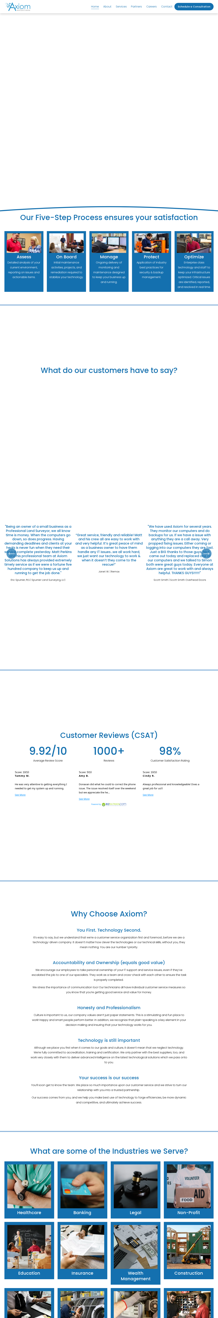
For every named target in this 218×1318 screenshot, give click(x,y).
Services (121, 7)
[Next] (206, 553)
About (107, 7)
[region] (109, 553)
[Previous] (11, 553)
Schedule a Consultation (194, 6)
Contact (166, 7)
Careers (151, 7)
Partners (136, 7)
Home (95, 7)
